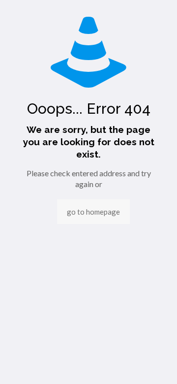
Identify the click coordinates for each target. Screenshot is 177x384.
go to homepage (93, 211)
